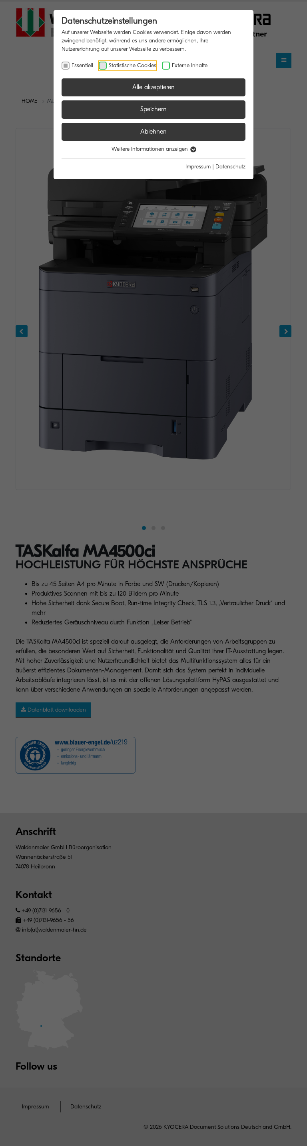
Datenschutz (230, 166)
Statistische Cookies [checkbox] (132, 65)
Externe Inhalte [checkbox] (189, 65)
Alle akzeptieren (153, 87)
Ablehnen (153, 131)
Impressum (198, 166)
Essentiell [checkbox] (82, 65)
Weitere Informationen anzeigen (150, 149)
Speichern (153, 109)
